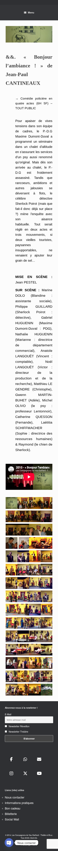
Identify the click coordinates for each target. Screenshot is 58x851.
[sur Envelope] (39, 759)
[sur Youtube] (39, 773)
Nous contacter (14, 797)
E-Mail (8, 714)
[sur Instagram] (11, 773)
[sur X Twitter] (25, 773)
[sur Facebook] (11, 759)
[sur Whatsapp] (25, 759)
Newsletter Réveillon (18, 726)
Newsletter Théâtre (18, 731)
